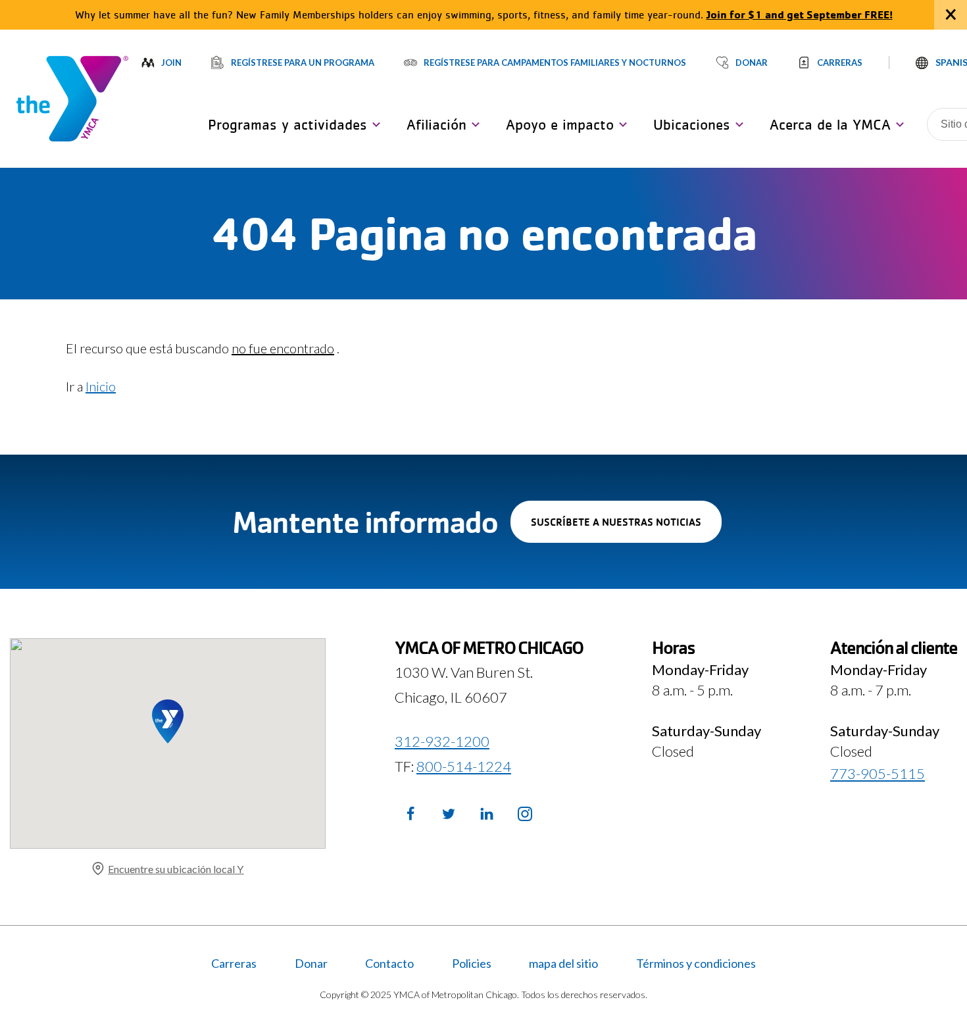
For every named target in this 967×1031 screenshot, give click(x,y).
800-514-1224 (463, 766)
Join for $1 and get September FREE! (800, 14)
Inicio (101, 386)
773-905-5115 (877, 773)
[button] (290, 124)
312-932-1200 (442, 741)
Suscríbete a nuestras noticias (626, 529)
